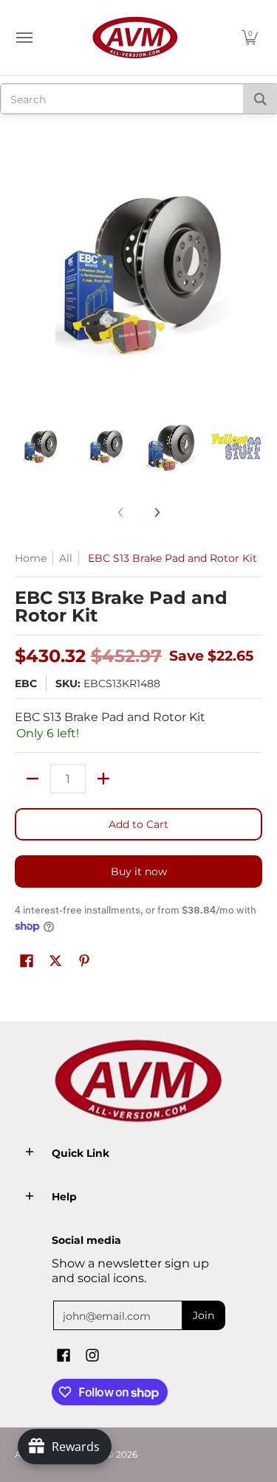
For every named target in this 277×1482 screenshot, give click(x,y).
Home (31, 558)
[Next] (156, 512)
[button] (249, 37)
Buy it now (139, 871)
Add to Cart (138, 824)
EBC (26, 683)
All (65, 558)
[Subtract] (32, 778)
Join (203, 1315)
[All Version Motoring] (135, 37)
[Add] (103, 778)
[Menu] (24, 37)
